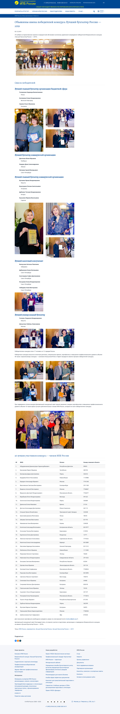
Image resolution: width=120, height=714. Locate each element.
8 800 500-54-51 (62, 3)
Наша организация (28, 15)
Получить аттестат (22, 11)
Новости (36, 15)
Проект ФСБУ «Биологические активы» (58, 653)
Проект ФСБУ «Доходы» (53, 690)
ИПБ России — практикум (54, 659)
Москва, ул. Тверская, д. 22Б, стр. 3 (84, 701)
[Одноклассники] (18, 641)
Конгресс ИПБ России (21, 653)
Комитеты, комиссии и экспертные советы (90, 671)
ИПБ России (18, 15)
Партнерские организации (85, 668)
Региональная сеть (89, 2)
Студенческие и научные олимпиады (26, 661)
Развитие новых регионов (23, 696)
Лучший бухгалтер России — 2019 (63, 629)
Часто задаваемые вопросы (85, 665)
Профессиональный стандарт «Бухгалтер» (58, 656)
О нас (81, 11)
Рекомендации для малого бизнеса (57, 674)
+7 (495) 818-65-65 (50, 3)
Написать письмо (75, 2)
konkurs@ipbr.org (71, 619)
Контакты (80, 674)
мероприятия (31, 629)
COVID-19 (17, 693)
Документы (80, 662)
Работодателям (56, 11)
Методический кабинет (53, 662)
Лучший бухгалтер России (44, 629)
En (103, 2)
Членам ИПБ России (39, 11)
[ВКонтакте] (16, 641)
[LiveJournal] (20, 641)
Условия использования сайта (86, 677)
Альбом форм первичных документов (57, 677)
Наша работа (70, 11)
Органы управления (83, 659)
